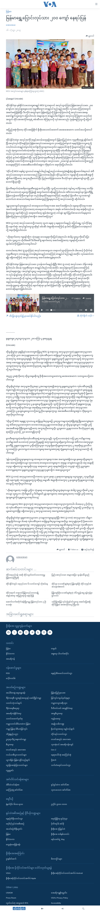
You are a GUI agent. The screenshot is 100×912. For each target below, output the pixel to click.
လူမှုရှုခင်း (10, 770)
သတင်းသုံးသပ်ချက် (14, 703)
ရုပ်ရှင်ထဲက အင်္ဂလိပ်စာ (60, 785)
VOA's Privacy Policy (59, 898)
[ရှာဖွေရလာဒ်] (83, 908)
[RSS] (38, 632)
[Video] (42, 908)
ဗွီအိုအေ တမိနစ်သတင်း (60, 834)
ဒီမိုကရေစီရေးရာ (12, 708)
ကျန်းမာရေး (55, 718)
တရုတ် (54, 648)
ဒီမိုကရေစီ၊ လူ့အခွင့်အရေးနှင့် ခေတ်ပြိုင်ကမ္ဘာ (23, 698)
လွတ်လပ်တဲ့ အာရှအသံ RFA (17, 903)
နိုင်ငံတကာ (10, 654)
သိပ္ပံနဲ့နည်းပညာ (12, 734)
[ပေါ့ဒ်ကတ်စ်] (43, 632)
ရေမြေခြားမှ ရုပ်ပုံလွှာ (59, 818)
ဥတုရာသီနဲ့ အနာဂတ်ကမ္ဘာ (16, 739)
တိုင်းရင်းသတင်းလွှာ (59, 734)
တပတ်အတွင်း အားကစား (16, 750)
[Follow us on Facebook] (8, 632)
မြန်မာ (8, 11)
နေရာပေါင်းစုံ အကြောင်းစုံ (61, 755)
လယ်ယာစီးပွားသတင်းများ (16, 755)
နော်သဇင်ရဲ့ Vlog (57, 839)
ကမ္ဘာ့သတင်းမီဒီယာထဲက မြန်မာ (18, 724)
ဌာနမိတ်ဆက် (11, 859)
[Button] (90, 36)
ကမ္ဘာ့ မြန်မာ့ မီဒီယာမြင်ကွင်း (16, 729)
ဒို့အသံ (53, 760)
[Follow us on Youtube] (20, 632)
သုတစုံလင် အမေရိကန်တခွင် (62, 744)
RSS (8, 673)
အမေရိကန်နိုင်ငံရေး (13, 713)
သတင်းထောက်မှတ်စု (14, 718)
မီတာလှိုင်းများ (56, 859)
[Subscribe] (49, 632)
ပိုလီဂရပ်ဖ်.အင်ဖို (57, 824)
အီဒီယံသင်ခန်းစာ (12, 785)
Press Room (11, 898)
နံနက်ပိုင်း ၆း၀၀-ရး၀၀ (14, 804)
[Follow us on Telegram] (32, 632)
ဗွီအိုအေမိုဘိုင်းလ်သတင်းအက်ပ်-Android (67, 873)
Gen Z (53, 750)
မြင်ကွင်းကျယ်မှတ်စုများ (60, 698)
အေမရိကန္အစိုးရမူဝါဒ (59, 893)
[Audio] (63, 908)
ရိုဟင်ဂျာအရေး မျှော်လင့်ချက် (62, 729)
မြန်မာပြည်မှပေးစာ (58, 693)
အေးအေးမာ (10, 25)
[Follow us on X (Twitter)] (14, 632)
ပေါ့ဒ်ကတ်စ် (10, 678)
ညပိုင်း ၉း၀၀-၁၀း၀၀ (59, 804)
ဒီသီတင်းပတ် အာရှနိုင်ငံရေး (62, 708)
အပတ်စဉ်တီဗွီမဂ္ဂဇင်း (14, 829)
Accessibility (56, 903)
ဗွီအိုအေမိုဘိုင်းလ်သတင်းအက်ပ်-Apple (21, 878)
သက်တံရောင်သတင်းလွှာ (61, 765)
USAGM (9, 893)
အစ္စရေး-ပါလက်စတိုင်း (60, 654)
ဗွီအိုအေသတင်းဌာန (52, 301)
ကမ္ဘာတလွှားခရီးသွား (59, 703)
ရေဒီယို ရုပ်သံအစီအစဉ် (15, 824)
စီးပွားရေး (10, 744)
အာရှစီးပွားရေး (57, 713)
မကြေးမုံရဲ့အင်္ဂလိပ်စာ (14, 790)
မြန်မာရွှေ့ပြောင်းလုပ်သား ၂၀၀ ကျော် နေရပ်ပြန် (63, 298)
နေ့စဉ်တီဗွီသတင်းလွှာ (14, 818)
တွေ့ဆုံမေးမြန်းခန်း (13, 844)
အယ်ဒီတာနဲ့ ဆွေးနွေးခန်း (15, 693)
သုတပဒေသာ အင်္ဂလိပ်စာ (60, 790)
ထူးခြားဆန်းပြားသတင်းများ (17, 765)
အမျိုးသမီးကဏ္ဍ (57, 724)
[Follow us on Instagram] (26, 632)
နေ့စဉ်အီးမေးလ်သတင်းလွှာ (61, 673)
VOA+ (8, 873)
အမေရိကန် (10, 659)
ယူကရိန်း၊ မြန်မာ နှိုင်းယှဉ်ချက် (18, 760)
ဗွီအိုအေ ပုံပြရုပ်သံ (58, 829)
